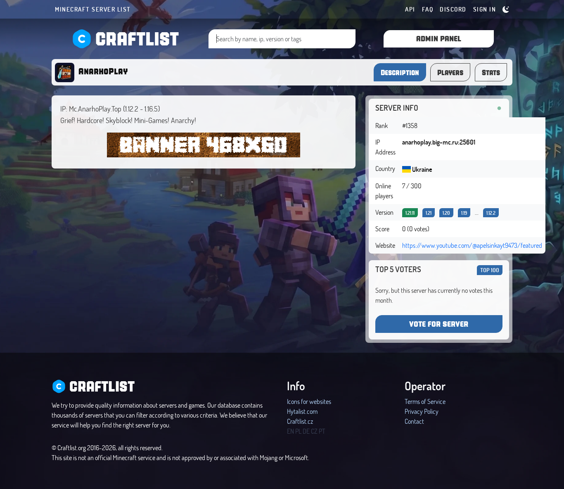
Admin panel (438, 38)
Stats (491, 72)
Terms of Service (425, 401)
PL (298, 431)
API (410, 9)
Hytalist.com (302, 411)
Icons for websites (309, 401)
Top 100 (489, 270)
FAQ (428, 9)
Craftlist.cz (300, 421)
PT (322, 431)
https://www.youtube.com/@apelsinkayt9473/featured (472, 245)
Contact (414, 421)
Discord (453, 9)
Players (450, 72)
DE (306, 431)
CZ (314, 431)
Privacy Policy (421, 411)
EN (290, 431)
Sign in (484, 9)
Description (400, 72)
